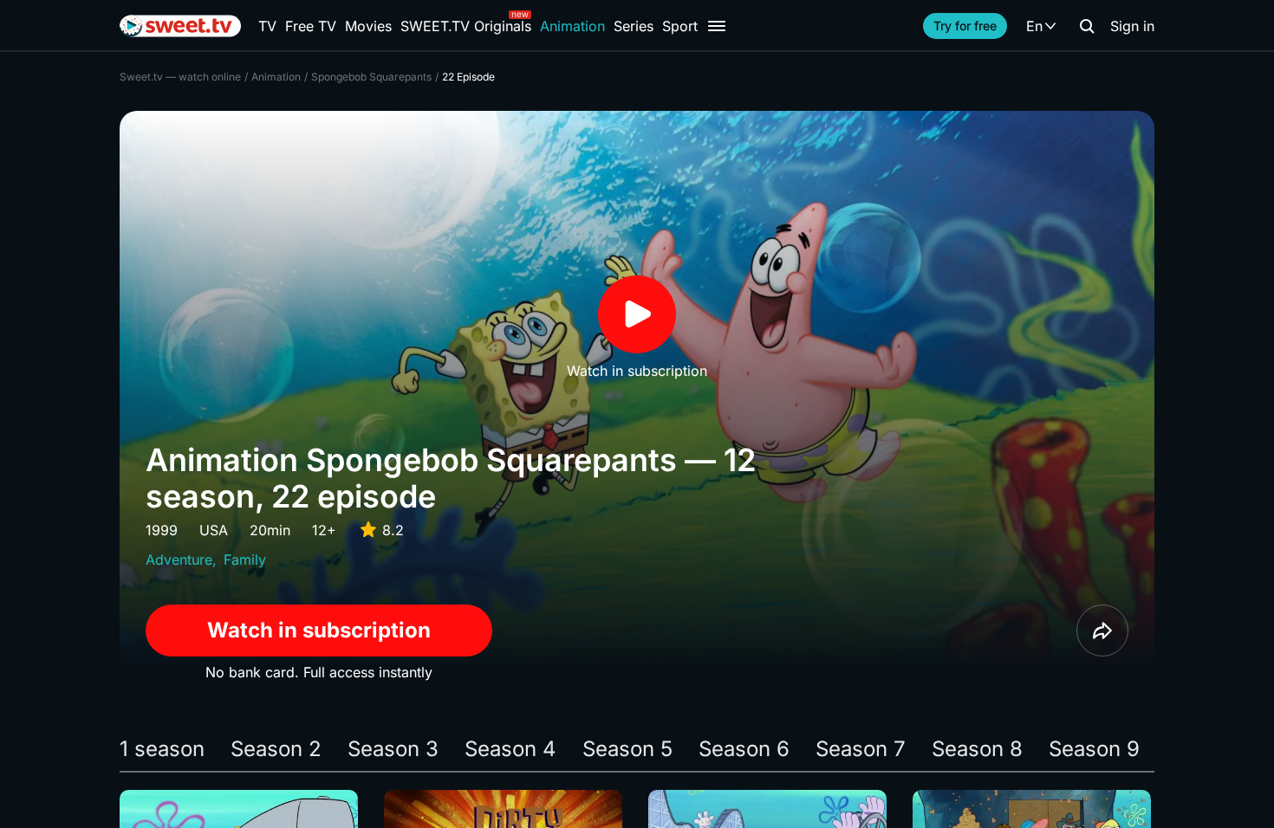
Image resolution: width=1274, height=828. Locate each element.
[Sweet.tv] (180, 26)
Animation (572, 26)
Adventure (179, 559)
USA (213, 530)
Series (633, 26)
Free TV (310, 26)
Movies (368, 26)
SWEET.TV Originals (465, 26)
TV (267, 26)
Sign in (1132, 26)
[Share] (1102, 631)
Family (245, 559)
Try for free (965, 25)
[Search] (1086, 26)
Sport (680, 26)
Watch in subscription (319, 630)
